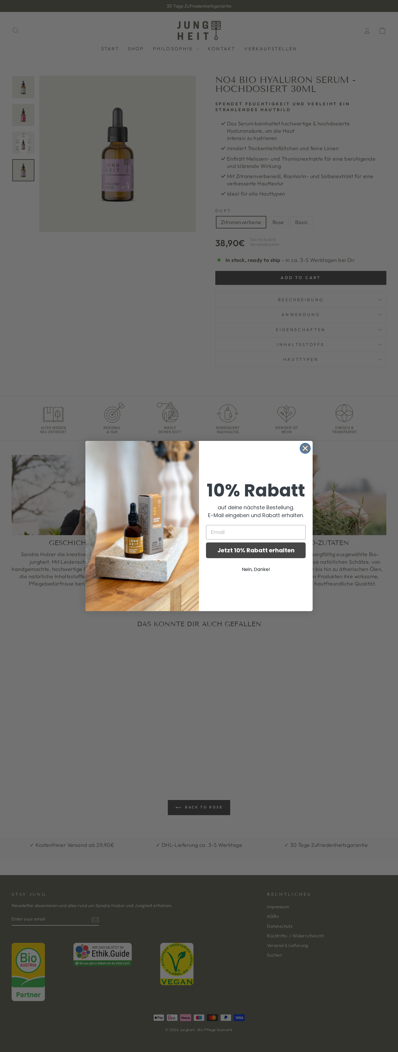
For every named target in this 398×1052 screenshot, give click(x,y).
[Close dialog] (305, 448)
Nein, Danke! (256, 569)
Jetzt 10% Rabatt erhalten (256, 550)
